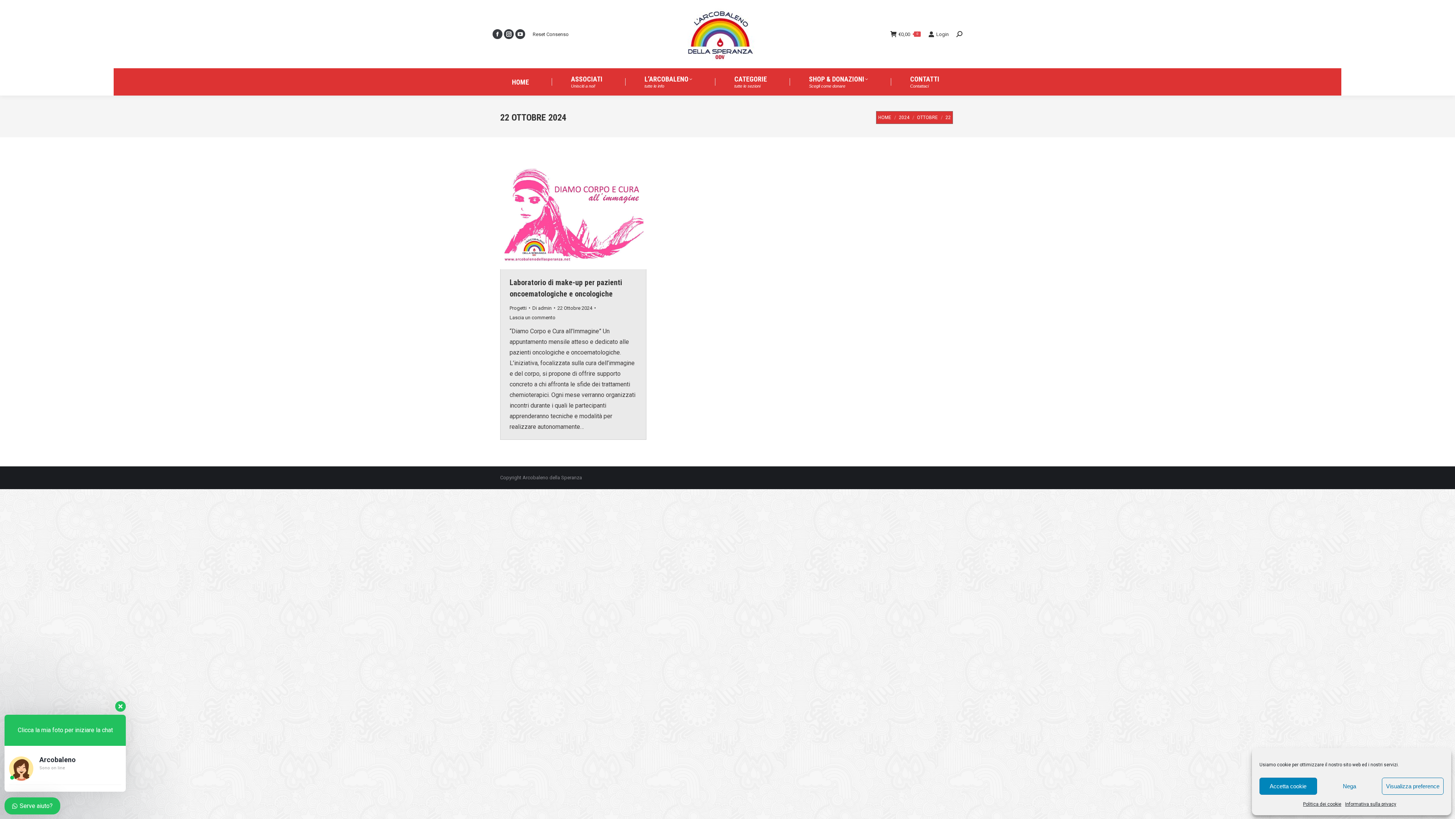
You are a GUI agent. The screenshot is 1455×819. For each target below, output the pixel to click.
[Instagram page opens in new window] (509, 34)
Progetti (518, 308)
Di (542, 308)
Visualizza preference (1412, 786)
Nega (1349, 786)
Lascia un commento (532, 317)
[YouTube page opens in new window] (520, 34)
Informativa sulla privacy (1370, 804)
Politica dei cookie (1322, 804)
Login (942, 34)
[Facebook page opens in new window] (497, 34)
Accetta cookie (1288, 786)
